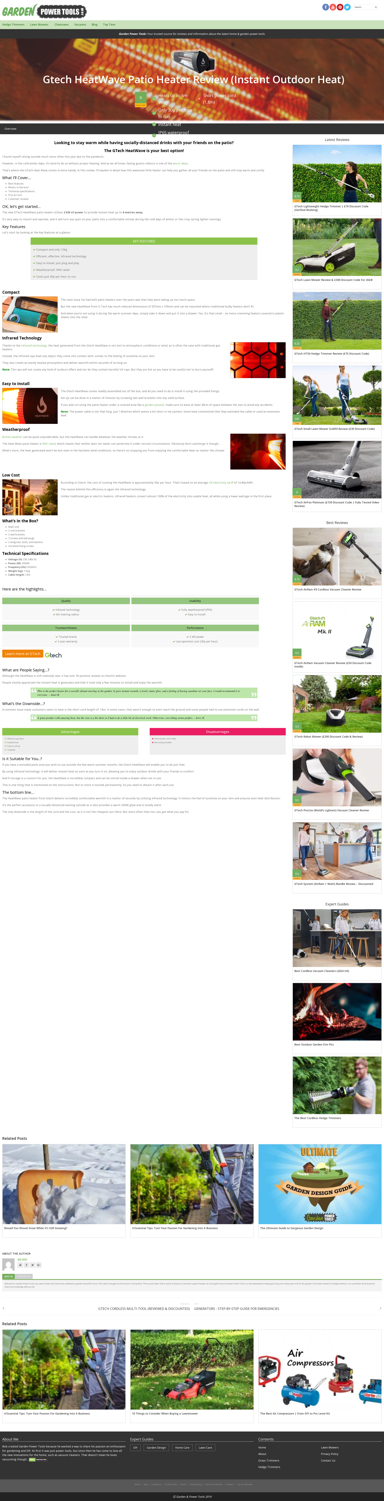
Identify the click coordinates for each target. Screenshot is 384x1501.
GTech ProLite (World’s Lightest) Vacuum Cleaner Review (331, 810)
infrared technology (34, 345)
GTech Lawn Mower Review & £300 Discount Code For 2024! (333, 280)
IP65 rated (49, 443)
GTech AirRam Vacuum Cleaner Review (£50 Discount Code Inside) (332, 664)
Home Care (182, 1447)
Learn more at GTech (22, 653)
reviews (229, 1484)
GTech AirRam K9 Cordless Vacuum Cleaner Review (327, 589)
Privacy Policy (329, 1454)
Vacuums (80, 24)
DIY (135, 1447)
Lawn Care (205, 1447)
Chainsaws (61, 24)
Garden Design (156, 1447)
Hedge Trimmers (13, 24)
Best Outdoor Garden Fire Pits (314, 1044)
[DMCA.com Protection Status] (38, 1459)
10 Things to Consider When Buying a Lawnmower (165, 1413)
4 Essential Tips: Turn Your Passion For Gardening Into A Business (175, 1228)
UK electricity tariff (221, 482)
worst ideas (180, 163)
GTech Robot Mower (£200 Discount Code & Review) (328, 736)
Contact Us (328, 1460)
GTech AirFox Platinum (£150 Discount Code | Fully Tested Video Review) (336, 504)
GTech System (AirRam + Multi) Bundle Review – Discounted (333, 884)
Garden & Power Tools (190, 1496)
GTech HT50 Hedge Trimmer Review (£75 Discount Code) (331, 353)
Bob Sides (22, 1259)
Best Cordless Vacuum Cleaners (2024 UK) (321, 971)
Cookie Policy (171, 1484)
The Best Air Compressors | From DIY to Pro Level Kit (295, 1413)
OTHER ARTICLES (24, 1276)
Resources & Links (214, 1484)
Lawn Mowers (39, 24)
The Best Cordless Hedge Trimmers (317, 1118)
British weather (12, 437)
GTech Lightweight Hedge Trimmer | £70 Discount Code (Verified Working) (331, 208)
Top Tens (109, 24)
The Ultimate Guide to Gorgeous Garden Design (291, 1228)
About (262, 1454)
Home (262, 1447)
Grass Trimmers (268, 1460)
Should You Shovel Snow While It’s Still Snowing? (35, 1228)
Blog (95, 24)
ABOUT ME (8, 1276)
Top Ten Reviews (245, 1484)
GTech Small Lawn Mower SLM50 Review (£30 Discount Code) (334, 429)
